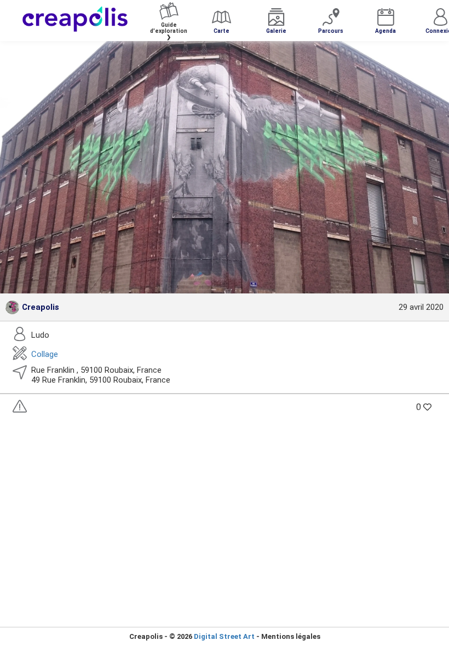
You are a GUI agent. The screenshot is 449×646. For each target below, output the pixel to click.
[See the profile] (12, 307)
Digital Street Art (224, 636)
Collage (44, 354)
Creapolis (40, 307)
